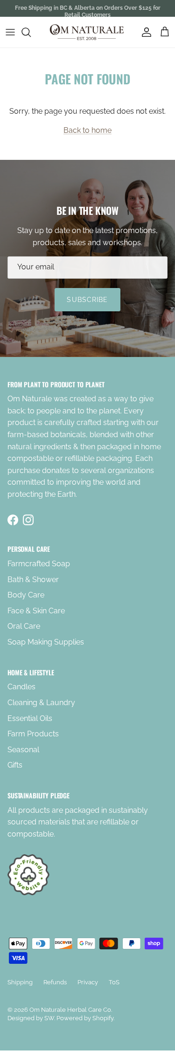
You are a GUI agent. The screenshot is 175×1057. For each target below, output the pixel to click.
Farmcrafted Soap (38, 563)
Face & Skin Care (36, 610)
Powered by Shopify (84, 1018)
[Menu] (10, 32)
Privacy (87, 982)
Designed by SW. (31, 1018)
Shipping (20, 982)
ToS (114, 982)
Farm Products (33, 733)
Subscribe (87, 299)
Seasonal (23, 749)
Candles (21, 686)
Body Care (25, 594)
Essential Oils (29, 718)
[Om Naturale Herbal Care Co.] (87, 32)
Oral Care (23, 626)
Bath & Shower (33, 579)
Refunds (55, 982)
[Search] (31, 32)
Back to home (87, 130)
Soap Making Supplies (45, 642)
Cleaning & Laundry (41, 702)
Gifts (14, 765)
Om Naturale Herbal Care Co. (70, 1009)
